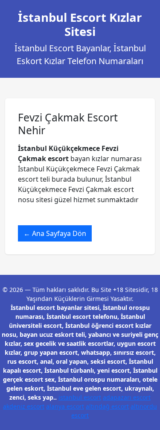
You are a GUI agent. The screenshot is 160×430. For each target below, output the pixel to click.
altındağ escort (107, 406)
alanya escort (65, 406)
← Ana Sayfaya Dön (54, 233)
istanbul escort (79, 397)
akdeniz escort (23, 406)
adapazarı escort (127, 397)
